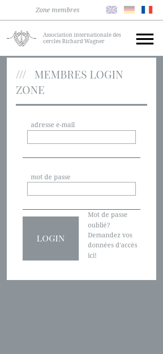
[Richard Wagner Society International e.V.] (21, 37)
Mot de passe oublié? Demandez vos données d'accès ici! (112, 235)
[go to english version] (112, 9)
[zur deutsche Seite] (129, 9)
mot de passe (51, 177)
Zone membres (58, 10)
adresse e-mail (53, 125)
